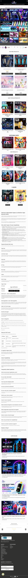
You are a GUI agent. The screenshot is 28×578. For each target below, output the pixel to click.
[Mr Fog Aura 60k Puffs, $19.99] (7, 61)
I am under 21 (17, 290)
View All (11, 547)
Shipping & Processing (4, 552)
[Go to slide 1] (2, 108)
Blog (1, 557)
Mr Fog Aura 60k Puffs (7, 69)
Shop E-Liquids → (3, 355)
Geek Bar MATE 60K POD (20, 90)
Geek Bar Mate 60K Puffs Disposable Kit (7, 90)
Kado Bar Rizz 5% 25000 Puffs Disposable (20, 114)
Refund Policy (3, 550)
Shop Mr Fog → (19, 267)
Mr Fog (11, 545)
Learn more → (5, 402)
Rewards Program (3, 551)
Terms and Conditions (4, 553)
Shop (1, 556)
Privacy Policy (3, 548)
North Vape (11, 546)
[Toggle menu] (1, 1)
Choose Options (7, 73)
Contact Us (2, 558)
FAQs (1, 547)
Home (2, 554)
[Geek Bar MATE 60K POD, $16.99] (21, 82)
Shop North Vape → (7, 281)
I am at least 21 (11, 290)
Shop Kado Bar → (3, 262)
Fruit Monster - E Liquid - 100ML (20, 201)
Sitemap (2, 559)
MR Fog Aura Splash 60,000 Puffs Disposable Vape (20, 69)
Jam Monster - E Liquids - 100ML (8, 201)
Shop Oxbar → (17, 276)
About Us (2, 555)
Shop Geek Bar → (9, 251)
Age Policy (2, 545)
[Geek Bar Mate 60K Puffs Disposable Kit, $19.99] (7, 82)
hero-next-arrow (27, 524)
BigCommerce (15, 577)
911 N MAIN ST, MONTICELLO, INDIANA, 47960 (8, 540)
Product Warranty (3, 549)
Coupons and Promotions (4, 546)
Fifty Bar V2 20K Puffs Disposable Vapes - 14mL (7, 149)
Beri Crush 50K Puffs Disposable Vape (20, 149)
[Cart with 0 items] (27, 1)
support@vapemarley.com (14, 234)
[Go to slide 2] (26, 108)
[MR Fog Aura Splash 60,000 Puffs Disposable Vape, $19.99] (21, 61)
